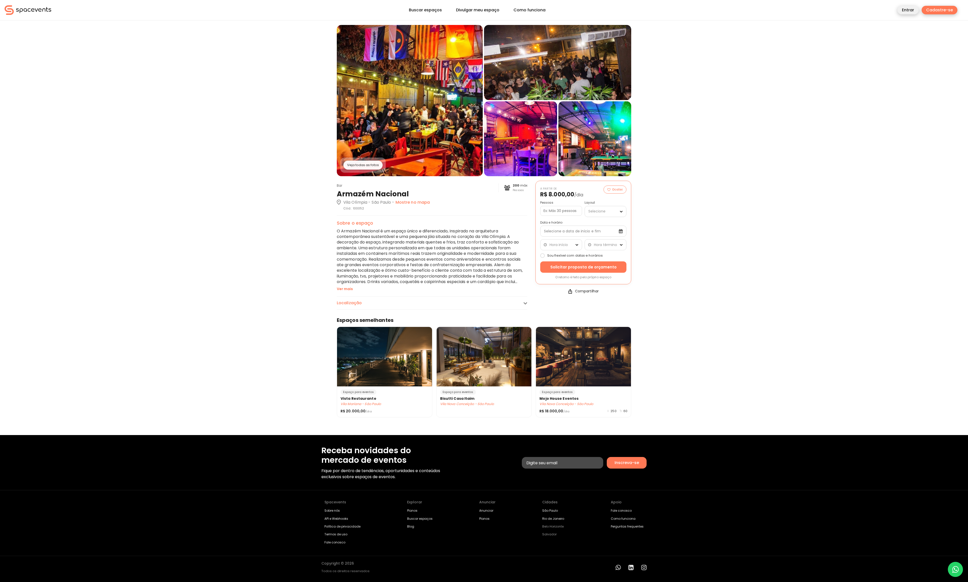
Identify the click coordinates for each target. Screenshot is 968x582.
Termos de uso (335, 534)
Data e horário (551, 223)
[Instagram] (644, 567)
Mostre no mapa (413, 202)
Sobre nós (332, 510)
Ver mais (345, 289)
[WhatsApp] (618, 567)
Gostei (617, 189)
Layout (590, 203)
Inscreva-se (627, 463)
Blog (410, 526)
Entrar (908, 10)
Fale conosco (334, 542)
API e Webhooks (336, 518)
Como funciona (529, 10)
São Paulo (550, 510)
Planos (412, 510)
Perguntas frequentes (627, 526)
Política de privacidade (342, 526)
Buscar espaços (425, 10)
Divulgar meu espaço (477, 10)
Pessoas (546, 203)
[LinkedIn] (631, 567)
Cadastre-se (939, 10)
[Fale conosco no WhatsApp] (955, 569)
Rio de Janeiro (553, 518)
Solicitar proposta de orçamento (583, 267)
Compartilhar (587, 291)
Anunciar (486, 510)
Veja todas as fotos (363, 165)
